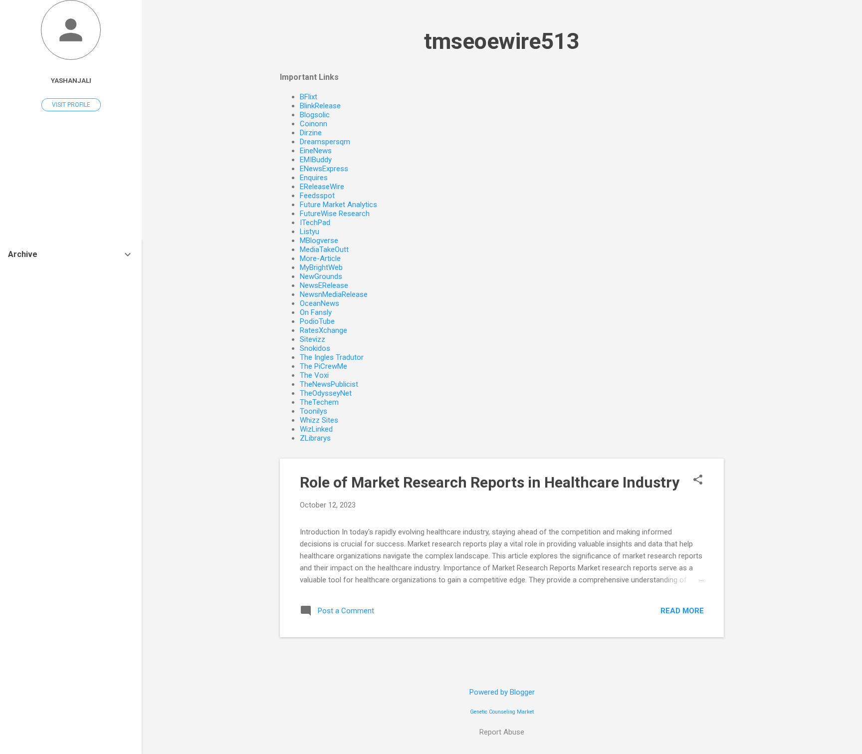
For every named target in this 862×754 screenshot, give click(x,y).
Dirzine (311, 132)
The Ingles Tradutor (332, 357)
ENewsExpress (324, 168)
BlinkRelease (320, 105)
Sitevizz (312, 339)
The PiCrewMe (323, 366)
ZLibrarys (315, 438)
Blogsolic (315, 114)
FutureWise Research (335, 213)
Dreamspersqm (325, 141)
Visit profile (71, 104)
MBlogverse (319, 240)
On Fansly (316, 312)
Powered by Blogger (502, 692)
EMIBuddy (316, 159)
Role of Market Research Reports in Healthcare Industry (489, 482)
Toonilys (313, 411)
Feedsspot (317, 195)
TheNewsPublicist (329, 384)
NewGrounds (321, 276)
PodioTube (317, 321)
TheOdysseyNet (326, 393)
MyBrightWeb (321, 267)
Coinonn (313, 123)
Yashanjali (71, 80)
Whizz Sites (319, 420)
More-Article (320, 258)
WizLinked (316, 429)
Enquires (314, 177)
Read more (682, 610)
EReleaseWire (322, 186)
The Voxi (314, 375)
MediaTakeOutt (324, 249)
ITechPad (315, 222)
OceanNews (319, 303)
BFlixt (308, 96)
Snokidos (315, 348)
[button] (698, 481)
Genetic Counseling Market (502, 712)
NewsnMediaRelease (334, 294)
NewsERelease (324, 285)
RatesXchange (323, 330)
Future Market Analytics (338, 204)
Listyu (309, 231)
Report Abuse (501, 732)
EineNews (316, 150)
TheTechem (319, 402)
